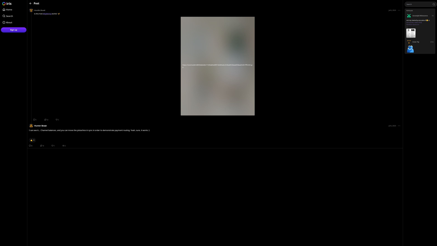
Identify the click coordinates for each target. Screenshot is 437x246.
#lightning (47, 14)
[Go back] (30, 3)
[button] (399, 10)
